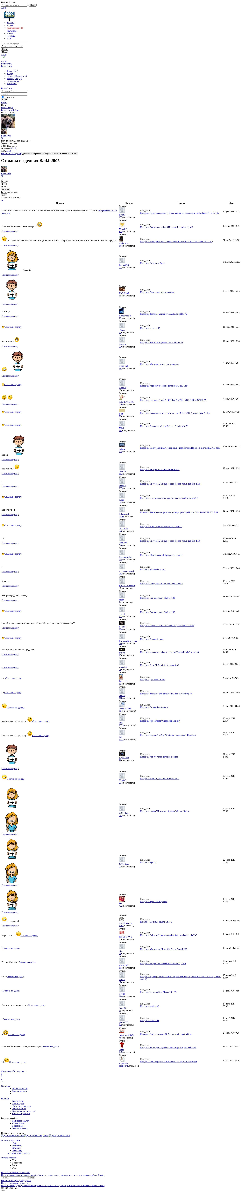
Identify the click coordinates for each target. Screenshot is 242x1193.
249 (120, 643)
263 (120, 502)
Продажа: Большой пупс (151, 639)
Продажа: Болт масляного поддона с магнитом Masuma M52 (169, 498)
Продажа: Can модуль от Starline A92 (157, 598)
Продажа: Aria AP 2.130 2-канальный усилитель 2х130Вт (167, 625)
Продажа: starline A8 (149, 1006)
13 (120, 655)
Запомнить (9, 97)
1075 (121, 711)
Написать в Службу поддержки (16, 1180)
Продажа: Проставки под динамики (157, 292)
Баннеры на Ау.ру (20, 1121)
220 (120, 347)
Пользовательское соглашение (15, 1172)
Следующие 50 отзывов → (14, 1071)
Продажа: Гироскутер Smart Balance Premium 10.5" (164, 426)
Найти (4, 49)
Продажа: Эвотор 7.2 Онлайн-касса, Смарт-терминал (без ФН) (170, 484)
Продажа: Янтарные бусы (152, 263)
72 (120, 760)
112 (120, 430)
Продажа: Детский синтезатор (154, 707)
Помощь (5, 1098)
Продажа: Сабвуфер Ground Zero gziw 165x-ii (161, 583)
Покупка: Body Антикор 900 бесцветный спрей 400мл (166, 1034)
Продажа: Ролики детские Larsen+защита (159, 778)
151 (120, 296)
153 (120, 488)
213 (120, 267)
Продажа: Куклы (148, 862)
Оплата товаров (8, 1158)
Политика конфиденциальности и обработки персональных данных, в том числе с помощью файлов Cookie (52, 1175)
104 (120, 629)
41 (120, 939)
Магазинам (17, 1126)
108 (120, 698)
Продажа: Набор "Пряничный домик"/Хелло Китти (164, 811)
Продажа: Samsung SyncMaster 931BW (158, 992)
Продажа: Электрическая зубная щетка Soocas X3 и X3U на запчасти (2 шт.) (176, 241)
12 (120, 1025)
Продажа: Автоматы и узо (152, 569)
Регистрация (7, 107)
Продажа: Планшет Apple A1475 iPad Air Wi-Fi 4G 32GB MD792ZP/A (173, 400)
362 (120, 574)
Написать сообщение (11, 153)
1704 (121, 925)
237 (120, 783)
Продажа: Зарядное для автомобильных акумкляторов (166, 694)
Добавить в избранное (31, 154)
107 (120, 968)
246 (120, 404)
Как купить (17, 1101)
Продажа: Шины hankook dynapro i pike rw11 (161, 555)
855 (120, 231)
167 (120, 246)
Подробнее (103, 210)
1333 (121, 725)
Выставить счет (19, 1128)
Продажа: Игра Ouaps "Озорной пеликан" (160, 721)
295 (120, 815)
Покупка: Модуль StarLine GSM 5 (156, 922)
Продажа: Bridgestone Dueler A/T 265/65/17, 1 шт (163, 963)
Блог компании (19, 1091)
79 (120, 416)
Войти (4, 102)
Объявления (18, 1123)
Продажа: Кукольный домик (153, 901)
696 (122, 516)
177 (120, 217)
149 (120, 1052)
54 (120, 669)
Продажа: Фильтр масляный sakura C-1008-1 (161, 526)
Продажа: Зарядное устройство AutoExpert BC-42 (163, 314)
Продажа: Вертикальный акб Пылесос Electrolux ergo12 (166, 227)
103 (120, 474)
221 (120, 318)
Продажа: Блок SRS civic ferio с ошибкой (159, 665)
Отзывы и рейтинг (21, 1113)
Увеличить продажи (21, 1106)
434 (120, 559)
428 (120, 451)
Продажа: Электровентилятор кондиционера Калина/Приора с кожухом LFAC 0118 (180, 448)
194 (120, 996)
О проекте (6, 1086)
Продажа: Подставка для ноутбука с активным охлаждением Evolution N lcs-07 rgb (179, 213)
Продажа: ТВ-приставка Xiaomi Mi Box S (160, 469)
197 (120, 684)
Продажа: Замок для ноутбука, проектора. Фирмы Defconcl (168, 1047)
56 (120, 953)
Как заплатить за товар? (23, 1111)
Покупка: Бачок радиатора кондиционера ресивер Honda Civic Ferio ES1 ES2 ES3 (179, 512)
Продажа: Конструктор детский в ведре (159, 757)
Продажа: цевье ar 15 (150, 328)
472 (120, 906)
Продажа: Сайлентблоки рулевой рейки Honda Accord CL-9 (168, 935)
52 (120, 531)
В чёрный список (50, 154)
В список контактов (68, 154)
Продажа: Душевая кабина (152, 679)
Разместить (6, 64)
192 (120, 368)
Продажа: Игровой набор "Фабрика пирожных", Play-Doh (168, 735)
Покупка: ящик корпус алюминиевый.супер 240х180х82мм (168, 1061)
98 (2, 138)
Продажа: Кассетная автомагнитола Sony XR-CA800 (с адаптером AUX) (175, 413)
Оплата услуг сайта (10, 1140)
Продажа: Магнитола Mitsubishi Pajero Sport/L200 (163, 949)
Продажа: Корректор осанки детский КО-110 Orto (164, 386)
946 (120, 545)
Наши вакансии (19, 1088)
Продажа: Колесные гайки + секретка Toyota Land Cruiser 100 (169, 652)
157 (120, 616)
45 (120, 332)
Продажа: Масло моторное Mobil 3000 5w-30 (161, 342)
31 (120, 390)
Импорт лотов (19, 1108)
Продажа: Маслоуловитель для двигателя (159, 364)
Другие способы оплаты (18, 1153)
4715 (127, 1066)
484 (120, 1038)
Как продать (18, 1103)
